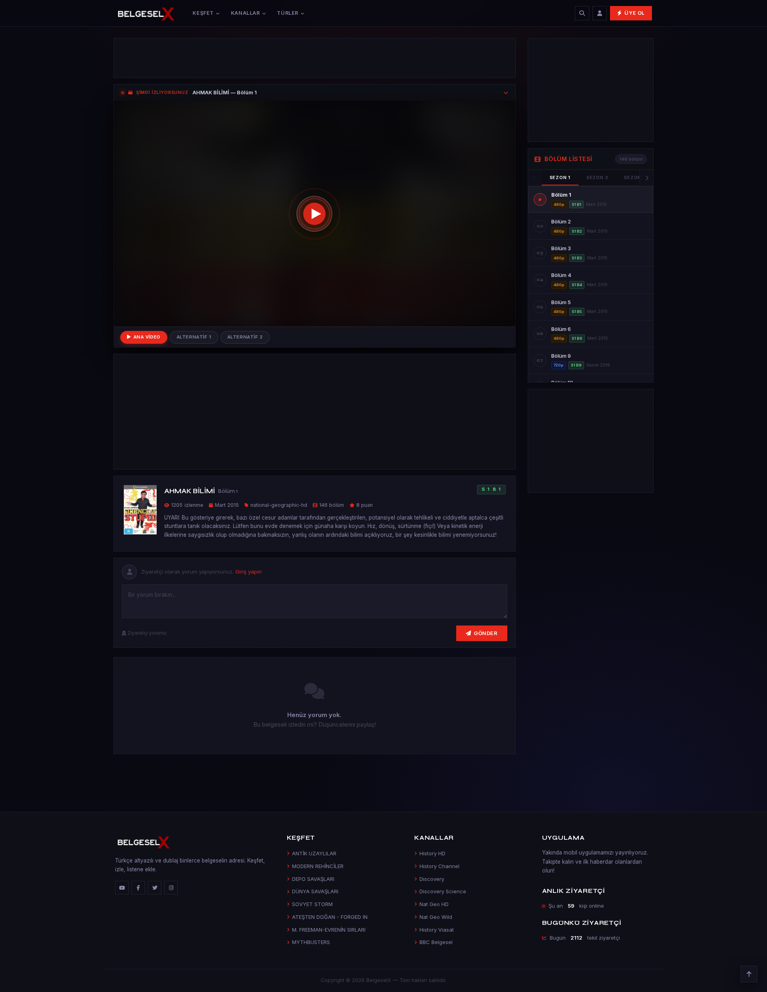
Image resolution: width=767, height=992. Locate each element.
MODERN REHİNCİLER (318, 866)
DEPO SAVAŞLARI (313, 879)
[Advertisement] (314, 58)
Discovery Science (442, 891)
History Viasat (436, 929)
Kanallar (245, 13)
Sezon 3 (597, 177)
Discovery (431, 879)
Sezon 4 (635, 177)
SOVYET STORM (312, 904)
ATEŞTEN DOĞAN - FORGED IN (330, 917)
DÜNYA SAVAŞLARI (315, 891)
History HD (432, 853)
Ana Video (147, 337)
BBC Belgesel (436, 942)
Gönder (485, 633)
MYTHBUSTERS (311, 942)
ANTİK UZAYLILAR (314, 853)
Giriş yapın (248, 571)
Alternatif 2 (245, 337)
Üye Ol (634, 13)
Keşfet (203, 13)
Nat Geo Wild (435, 917)
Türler (287, 13)
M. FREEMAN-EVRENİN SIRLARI (329, 929)
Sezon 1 (560, 177)
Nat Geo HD (434, 904)
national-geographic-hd (278, 505)
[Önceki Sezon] (535, 178)
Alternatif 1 (194, 337)
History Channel (439, 866)
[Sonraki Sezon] (646, 178)
